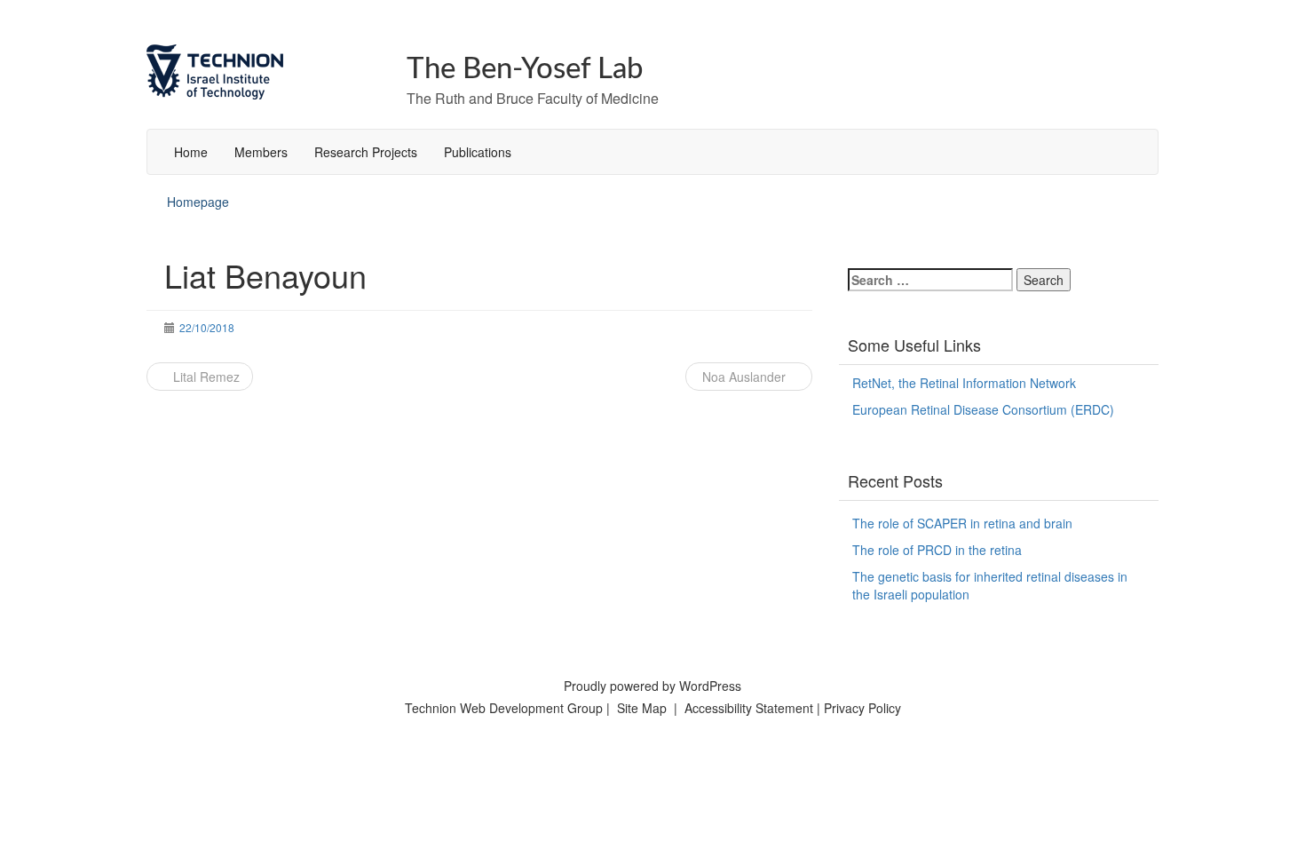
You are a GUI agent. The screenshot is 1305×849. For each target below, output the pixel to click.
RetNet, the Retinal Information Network (964, 383)
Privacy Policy (862, 708)
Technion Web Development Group (504, 708)
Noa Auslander (744, 376)
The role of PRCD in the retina (937, 550)
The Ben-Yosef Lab (525, 68)
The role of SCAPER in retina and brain (962, 523)
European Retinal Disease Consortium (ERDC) (983, 409)
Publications (477, 152)
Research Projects (365, 152)
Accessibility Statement (750, 708)
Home (191, 152)
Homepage (198, 201)
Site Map (642, 708)
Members (261, 152)
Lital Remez (205, 376)
